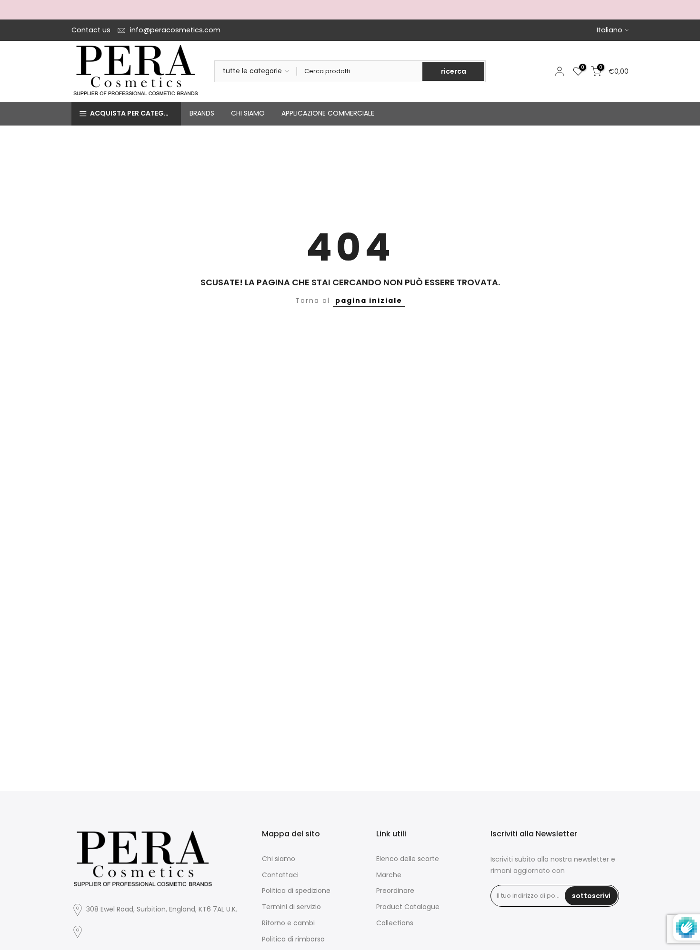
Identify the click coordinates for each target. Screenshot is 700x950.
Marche (388, 875)
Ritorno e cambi (288, 923)
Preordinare (395, 890)
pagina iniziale (368, 300)
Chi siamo (278, 858)
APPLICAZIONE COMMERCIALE (327, 113)
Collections (394, 923)
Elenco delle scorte (407, 858)
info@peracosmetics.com (175, 30)
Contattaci (280, 875)
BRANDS (202, 113)
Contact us (90, 30)
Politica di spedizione (296, 890)
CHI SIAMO (248, 113)
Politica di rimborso (293, 939)
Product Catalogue (408, 906)
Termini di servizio (291, 906)
